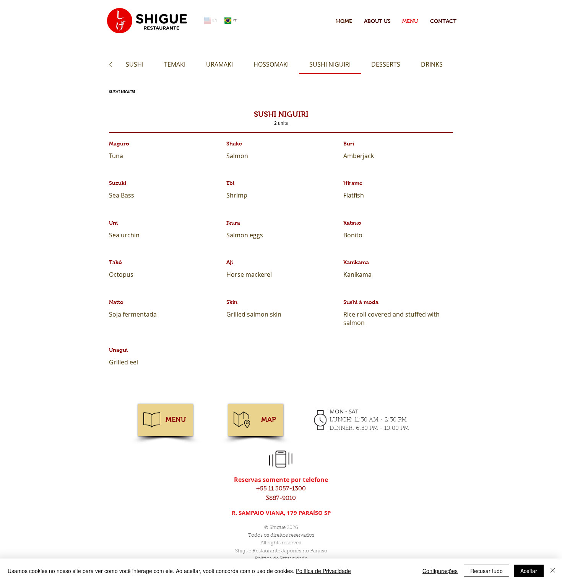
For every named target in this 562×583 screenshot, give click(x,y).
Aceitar (528, 571)
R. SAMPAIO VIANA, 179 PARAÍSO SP (281, 513)
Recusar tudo (486, 571)
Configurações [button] (440, 571)
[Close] (552, 571)
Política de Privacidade (323, 571)
